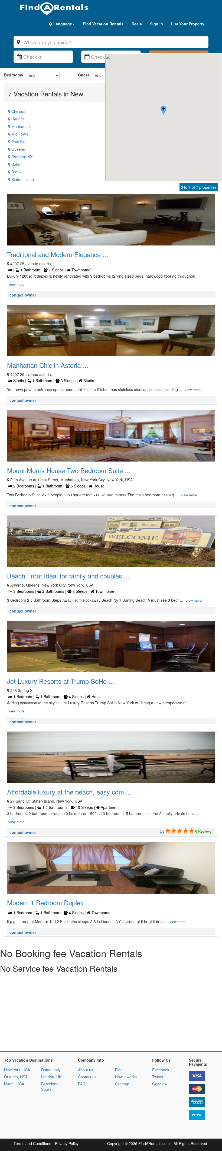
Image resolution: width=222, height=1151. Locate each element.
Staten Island (22, 179)
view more (16, 284)
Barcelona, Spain (50, 1086)
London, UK (51, 1076)
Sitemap (122, 1083)
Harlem (17, 119)
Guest (83, 75)
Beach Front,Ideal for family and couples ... (68, 575)
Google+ (159, 1083)
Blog (119, 1069)
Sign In (156, 23)
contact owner (22, 295)
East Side (19, 141)
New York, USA (17, 1069)
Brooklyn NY (21, 156)
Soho (15, 164)
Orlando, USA (16, 1076)
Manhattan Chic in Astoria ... (47, 365)
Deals (137, 23)
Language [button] (62, 23)
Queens (17, 149)
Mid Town (19, 134)
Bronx (15, 171)
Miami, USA (14, 1083)
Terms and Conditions (32, 1143)
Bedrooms (13, 75)
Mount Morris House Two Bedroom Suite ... (68, 470)
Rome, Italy (51, 1069)
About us (85, 1069)
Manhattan (20, 126)
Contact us (87, 1076)
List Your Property (187, 23)
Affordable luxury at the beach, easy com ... (69, 791)
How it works (126, 1076)
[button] (163, 111)
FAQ (82, 1083)
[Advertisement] (111, 1013)
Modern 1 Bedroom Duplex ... (49, 902)
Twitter (158, 1076)
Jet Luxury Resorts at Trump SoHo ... (60, 681)
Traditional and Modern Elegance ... (57, 254)
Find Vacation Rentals (103, 23)
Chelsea (17, 111)
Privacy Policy (67, 1143)
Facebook (160, 1069)
